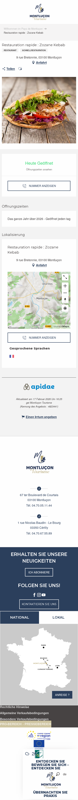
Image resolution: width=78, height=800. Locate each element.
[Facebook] (34, 595)
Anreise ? (62, 695)
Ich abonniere (39, 572)
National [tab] (19, 617)
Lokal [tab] (58, 617)
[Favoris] (51, 774)
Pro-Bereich (11, 724)
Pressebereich (38, 724)
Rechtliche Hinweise (14, 706)
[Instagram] (39, 595)
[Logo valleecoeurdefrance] (39, 462)
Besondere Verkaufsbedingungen (24, 719)
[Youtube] (43, 595)
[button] (58, 774)
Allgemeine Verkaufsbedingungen (24, 713)
